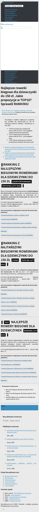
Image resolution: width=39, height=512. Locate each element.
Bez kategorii (9, 478)
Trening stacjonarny (11, 15)
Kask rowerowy (16, 495)
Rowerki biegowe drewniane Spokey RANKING (16, 223)
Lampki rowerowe (14, 499)
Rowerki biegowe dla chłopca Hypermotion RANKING (18, 372)
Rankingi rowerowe (11, 21)
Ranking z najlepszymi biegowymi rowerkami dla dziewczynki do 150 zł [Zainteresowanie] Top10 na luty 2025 (20, 149)
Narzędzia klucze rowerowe (22, 493)
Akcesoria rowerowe (11, 9)
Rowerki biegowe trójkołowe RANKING (14, 314)
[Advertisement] (19, 54)
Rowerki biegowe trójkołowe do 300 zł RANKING (17, 368)
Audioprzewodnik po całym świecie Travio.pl (20, 439)
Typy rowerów (9, 17)
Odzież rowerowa (10, 11)
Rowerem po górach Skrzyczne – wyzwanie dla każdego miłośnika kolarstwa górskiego (21, 455)
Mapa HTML (8, 19)
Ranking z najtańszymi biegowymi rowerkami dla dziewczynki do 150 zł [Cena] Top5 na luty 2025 (19, 154)
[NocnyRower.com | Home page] (7, 2)
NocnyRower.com (7, 110)
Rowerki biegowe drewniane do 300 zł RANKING (17, 235)
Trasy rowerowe (10, 13)
